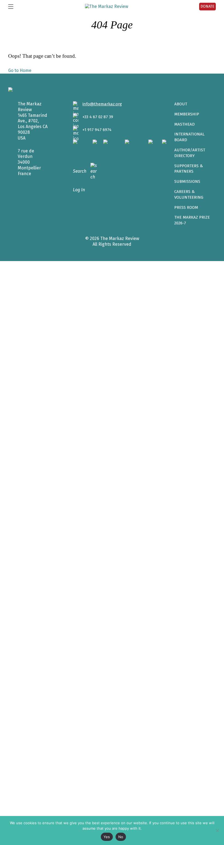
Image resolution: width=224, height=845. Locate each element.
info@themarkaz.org (102, 104)
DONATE (207, 6)
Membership (186, 114)
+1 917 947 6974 (96, 129)
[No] (217, 830)
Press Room (186, 207)
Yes (107, 837)
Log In (79, 189)
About (180, 104)
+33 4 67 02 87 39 (97, 116)
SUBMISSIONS (187, 181)
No (120, 837)
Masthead (184, 124)
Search (79, 171)
